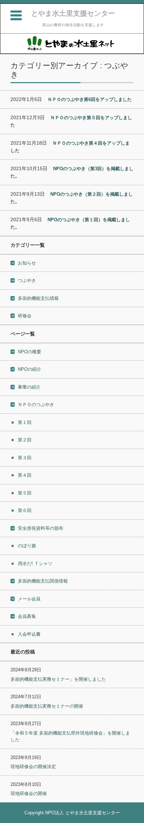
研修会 (24, 315)
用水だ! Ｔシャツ (35, 563)
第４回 (24, 475)
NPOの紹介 (29, 369)
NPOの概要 (29, 351)
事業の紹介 (29, 387)
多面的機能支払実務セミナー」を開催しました (58, 679)
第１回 (24, 422)
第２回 (24, 439)
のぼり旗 (27, 545)
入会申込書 (29, 634)
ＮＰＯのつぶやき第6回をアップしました (90, 99)
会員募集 (27, 616)
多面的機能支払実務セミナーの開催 (46, 706)
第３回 (24, 457)
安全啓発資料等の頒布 (40, 528)
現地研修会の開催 (28, 793)
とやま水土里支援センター (73, 13)
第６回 (24, 510)
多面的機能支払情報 (38, 298)
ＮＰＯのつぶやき (36, 404)
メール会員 (29, 598)
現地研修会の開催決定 (33, 766)
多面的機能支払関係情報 (43, 581)
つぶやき (27, 280)
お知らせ (27, 263)
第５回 (24, 493)
